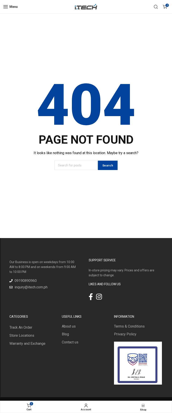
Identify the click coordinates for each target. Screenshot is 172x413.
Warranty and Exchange (27, 343)
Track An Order (20, 327)
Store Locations (21, 335)
